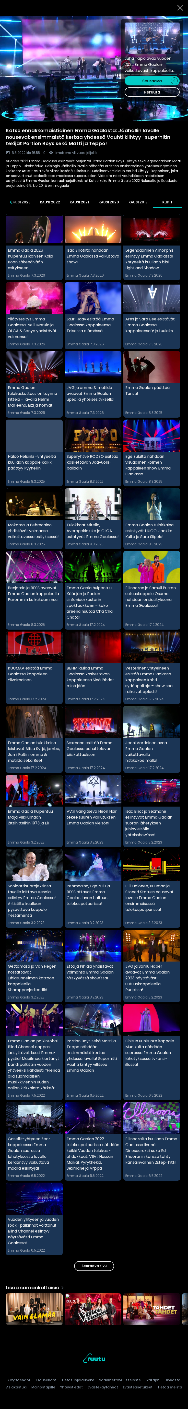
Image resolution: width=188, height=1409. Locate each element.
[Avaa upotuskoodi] (178, 21)
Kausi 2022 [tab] (50, 202)
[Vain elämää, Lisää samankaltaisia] (34, 1309)
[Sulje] (180, 8)
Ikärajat (153, 1380)
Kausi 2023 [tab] (21, 202)
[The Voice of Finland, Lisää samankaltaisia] (93, 1309)
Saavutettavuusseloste (120, 1380)
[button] (94, 68)
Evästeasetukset (138, 1387)
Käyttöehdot (19, 1380)
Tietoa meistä (169, 1387)
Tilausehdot (46, 1380)
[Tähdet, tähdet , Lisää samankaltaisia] (151, 1309)
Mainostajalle (43, 1387)
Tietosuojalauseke (77, 1380)
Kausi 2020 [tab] (109, 202)
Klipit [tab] (167, 202)
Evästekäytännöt (103, 1387)
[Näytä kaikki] (94, 1308)
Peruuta (152, 92)
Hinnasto (172, 1380)
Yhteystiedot (71, 1387)
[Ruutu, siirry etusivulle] (94, 1358)
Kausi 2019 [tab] (138, 202)
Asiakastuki (16, 1387)
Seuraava (158, 81)
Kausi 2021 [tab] (79, 202)
